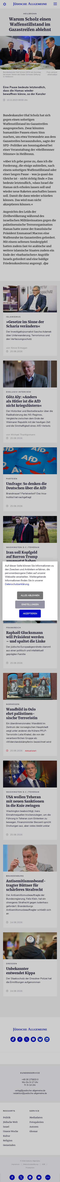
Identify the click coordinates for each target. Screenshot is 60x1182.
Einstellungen (30, 604)
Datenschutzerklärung (17, 584)
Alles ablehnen (30, 595)
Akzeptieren (30, 613)
